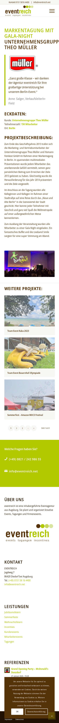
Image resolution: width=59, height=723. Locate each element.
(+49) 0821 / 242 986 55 (25, 459)
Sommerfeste (11, 617)
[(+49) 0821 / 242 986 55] (6, 458)
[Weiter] (47, 263)
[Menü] (50, 11)
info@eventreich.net (41, 2)
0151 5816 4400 (23, 2)
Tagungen (9, 641)
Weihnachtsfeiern (13, 622)
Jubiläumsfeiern (12, 612)
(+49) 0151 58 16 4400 (19, 580)
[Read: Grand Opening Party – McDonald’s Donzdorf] (7, 670)
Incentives (9, 627)
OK (17, 711)
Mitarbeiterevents (13, 636)
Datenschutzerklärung (36, 711)
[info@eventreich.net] (6, 471)
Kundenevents (11, 632)
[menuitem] (50, 11)
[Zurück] (11, 263)
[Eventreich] (24, 11)
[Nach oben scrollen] (52, 716)
